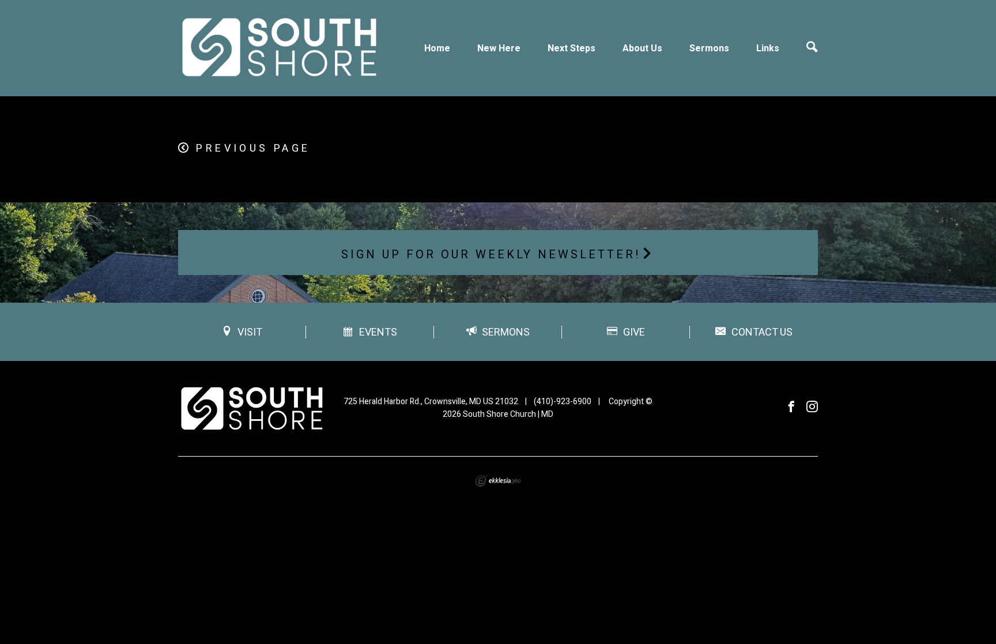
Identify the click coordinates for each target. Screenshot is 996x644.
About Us (642, 48)
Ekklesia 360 (498, 481)
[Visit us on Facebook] (791, 407)
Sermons (709, 48)
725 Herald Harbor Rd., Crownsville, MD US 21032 (431, 402)
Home (437, 48)
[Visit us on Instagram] (812, 407)
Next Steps (571, 48)
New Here (498, 48)
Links (767, 48)
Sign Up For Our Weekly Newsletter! (491, 254)
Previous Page (253, 148)
